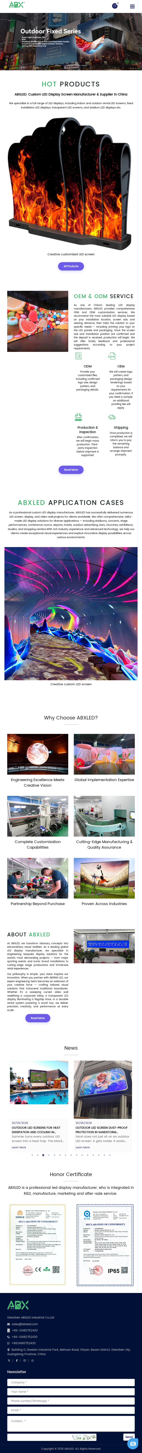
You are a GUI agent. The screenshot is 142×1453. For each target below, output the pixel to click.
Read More (71, 470)
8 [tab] (71, 1155)
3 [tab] (43, 1155)
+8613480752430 (23, 1343)
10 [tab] (82, 1155)
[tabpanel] (43, 1106)
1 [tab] (32, 1155)
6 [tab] (60, 1155)
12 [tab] (93, 1155)
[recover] (132, 1443)
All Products (71, 266)
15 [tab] (110, 1155)
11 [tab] (87, 1155)
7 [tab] (65, 1155)
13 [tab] (99, 1155)
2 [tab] (38, 1155)
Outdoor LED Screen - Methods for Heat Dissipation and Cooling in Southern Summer (106, 1132)
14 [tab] (104, 1155)
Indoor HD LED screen (71, 684)
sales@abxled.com (25, 1324)
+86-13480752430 (25, 1330)
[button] (3, 40)
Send (129, 1437)
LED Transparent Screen (71, 254)
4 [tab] (49, 1155)
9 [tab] (76, 1155)
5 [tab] (54, 1155)
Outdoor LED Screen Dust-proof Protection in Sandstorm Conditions (41, 1132)
